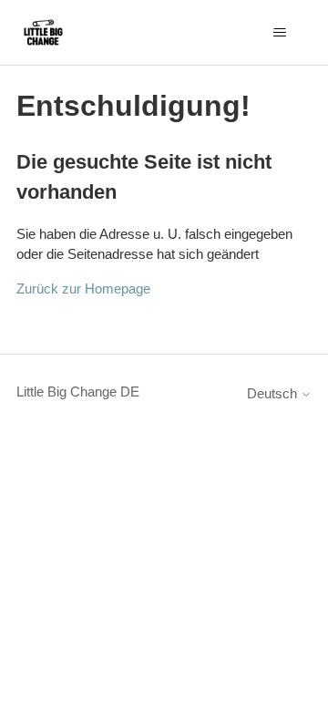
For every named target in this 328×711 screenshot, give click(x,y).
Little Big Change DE (77, 391)
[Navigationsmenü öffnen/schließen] (279, 32)
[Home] (43, 32)
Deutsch (274, 393)
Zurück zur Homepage (83, 288)
